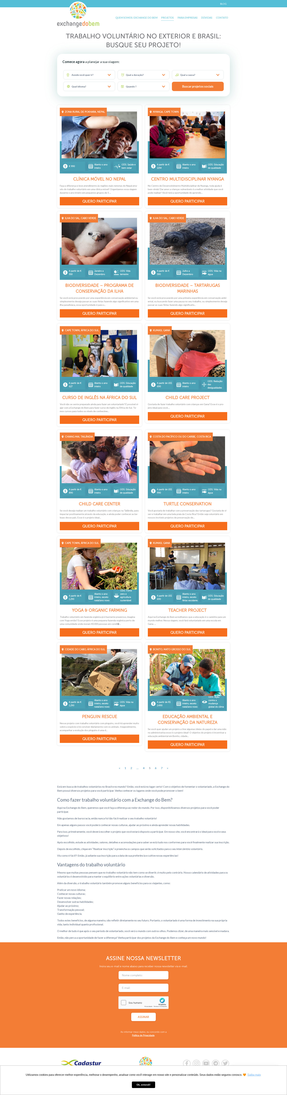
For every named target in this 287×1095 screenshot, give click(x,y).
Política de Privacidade (143, 1035)
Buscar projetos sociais (197, 86)
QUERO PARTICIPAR (99, 201)
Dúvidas (206, 17)
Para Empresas (187, 17)
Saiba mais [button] (254, 1074)
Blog (223, 3)
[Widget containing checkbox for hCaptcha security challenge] (143, 1002)
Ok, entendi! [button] (143, 1084)
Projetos (167, 17)
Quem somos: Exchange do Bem (136, 17)
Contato (222, 17)
